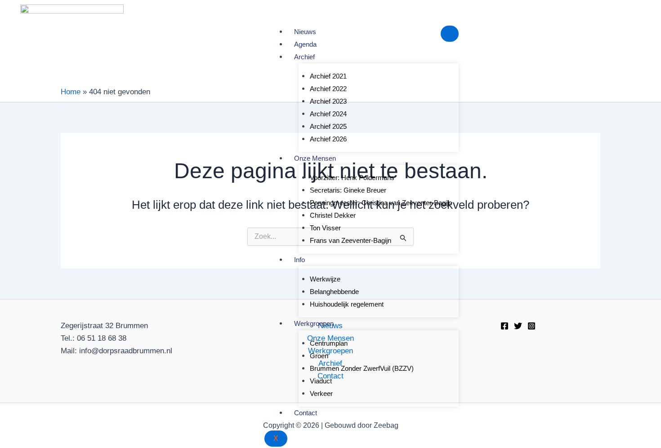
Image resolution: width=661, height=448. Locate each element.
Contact (305, 413)
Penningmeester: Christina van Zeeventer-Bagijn (381, 202)
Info (299, 260)
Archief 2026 (328, 139)
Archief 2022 (328, 88)
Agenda (305, 44)
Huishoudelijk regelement (347, 304)
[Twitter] (518, 326)
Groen (319, 356)
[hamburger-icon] (450, 34)
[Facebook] (504, 326)
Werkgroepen (314, 323)
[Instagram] (531, 326)
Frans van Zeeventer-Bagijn (350, 240)
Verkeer (321, 393)
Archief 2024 (328, 114)
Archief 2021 (328, 76)
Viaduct (321, 381)
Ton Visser (325, 228)
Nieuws (305, 31)
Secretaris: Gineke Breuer (348, 190)
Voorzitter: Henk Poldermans (352, 177)
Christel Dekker (333, 215)
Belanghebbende (334, 291)
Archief (304, 57)
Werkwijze (325, 279)
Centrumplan (329, 343)
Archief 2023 (328, 101)
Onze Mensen (315, 158)
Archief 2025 (328, 126)
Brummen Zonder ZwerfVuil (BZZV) (362, 368)
